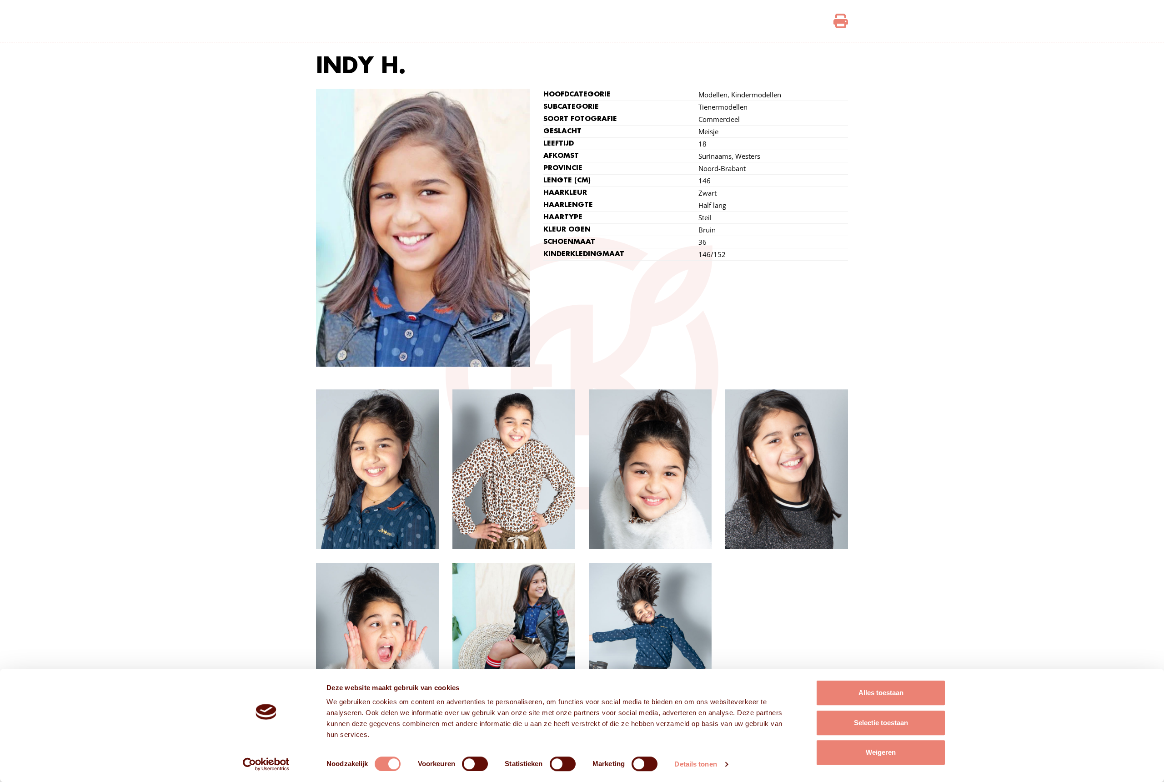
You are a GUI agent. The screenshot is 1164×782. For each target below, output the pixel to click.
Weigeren (881, 752)
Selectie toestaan (881, 723)
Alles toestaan (880, 692)
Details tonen (695, 764)
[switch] (475, 764)
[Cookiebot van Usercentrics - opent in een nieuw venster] (266, 764)
